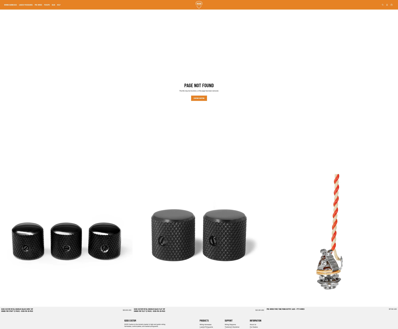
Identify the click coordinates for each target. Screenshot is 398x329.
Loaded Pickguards (206, 327)
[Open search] (382, 4)
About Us (253, 324)
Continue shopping (199, 98)
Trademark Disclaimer (232, 327)
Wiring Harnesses (205, 324)
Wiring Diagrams (230, 324)
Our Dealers (254, 327)
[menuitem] (10, 4)
